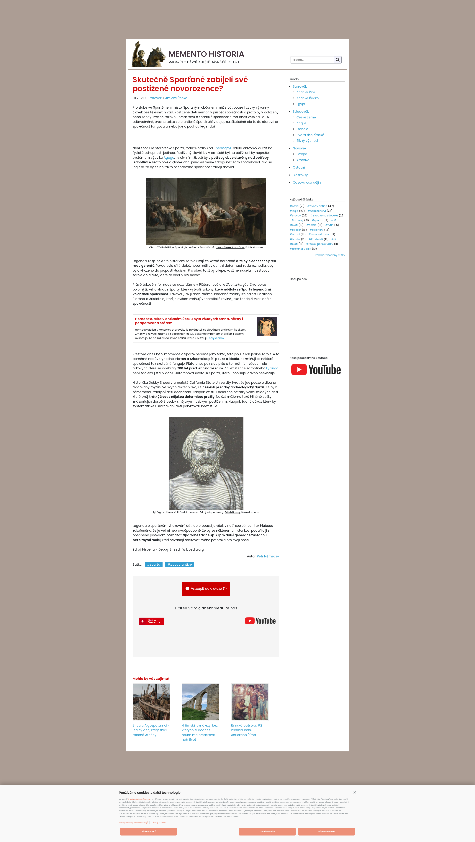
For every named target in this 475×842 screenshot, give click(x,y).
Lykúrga (272, 368)
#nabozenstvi (317, 211)
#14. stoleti (316, 239)
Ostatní (299, 167)
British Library (232, 512)
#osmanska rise (319, 234)
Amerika (303, 160)
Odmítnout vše (267, 831)
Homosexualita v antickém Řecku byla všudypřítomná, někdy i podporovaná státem (189, 320)
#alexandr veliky (300, 249)
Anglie (301, 123)
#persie (311, 225)
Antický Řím (306, 92)
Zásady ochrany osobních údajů (133, 822)
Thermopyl (222, 148)
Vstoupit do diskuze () (209, 588)
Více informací (148, 831)
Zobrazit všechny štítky (330, 255)
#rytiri (329, 225)
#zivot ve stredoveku (324, 215)
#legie (294, 211)
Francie (302, 129)
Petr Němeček (268, 556)
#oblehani (316, 230)
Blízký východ (307, 140)
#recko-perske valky (319, 244)
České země (306, 117)
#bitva (294, 206)
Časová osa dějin (307, 182)
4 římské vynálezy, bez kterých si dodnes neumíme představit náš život (200, 732)
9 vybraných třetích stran (139, 799)
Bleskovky (300, 175)
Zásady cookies (158, 822)
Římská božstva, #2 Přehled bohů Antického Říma (246, 730)
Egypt (301, 104)
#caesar (295, 230)
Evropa (302, 154)
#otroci (295, 234)
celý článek (216, 338)
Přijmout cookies (326, 831)
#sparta (153, 564)
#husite (295, 239)
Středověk (301, 111)
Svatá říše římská (310, 135)
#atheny (297, 220)
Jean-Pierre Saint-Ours (230, 247)
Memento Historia (206, 54)
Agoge (169, 157)
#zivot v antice (180, 564)
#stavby (295, 215)
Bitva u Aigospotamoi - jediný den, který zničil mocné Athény (151, 730)
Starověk (155, 98)
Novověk (299, 148)
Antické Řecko (176, 98)
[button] (354, 792)
